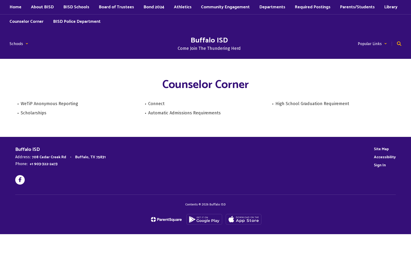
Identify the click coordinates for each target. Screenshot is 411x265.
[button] (19, 44)
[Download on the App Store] (243, 219)
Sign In (380, 165)
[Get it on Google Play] (204, 219)
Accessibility (385, 157)
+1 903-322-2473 (44, 164)
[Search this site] (399, 43)
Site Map (381, 149)
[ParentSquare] (166, 219)
